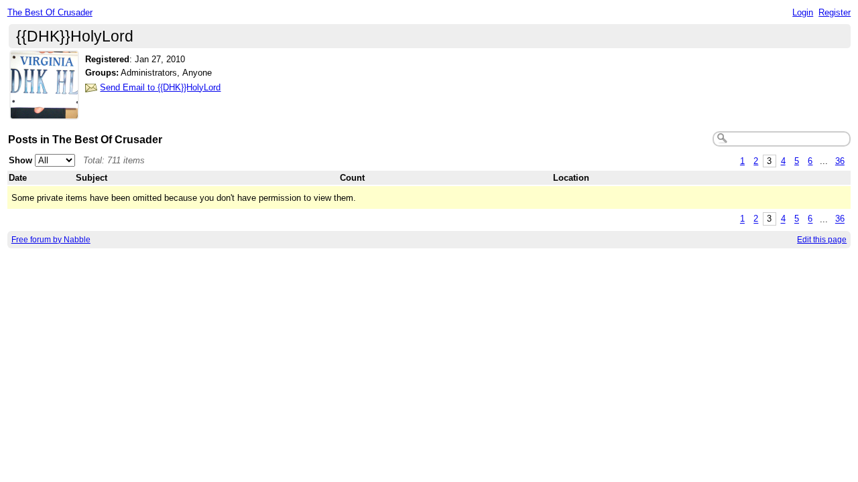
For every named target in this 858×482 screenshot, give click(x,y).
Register (834, 12)
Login (802, 12)
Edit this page (822, 239)
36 (840, 161)
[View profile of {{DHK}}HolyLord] (44, 111)
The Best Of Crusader (50, 12)
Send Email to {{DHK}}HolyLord (160, 87)
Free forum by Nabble (50, 239)
